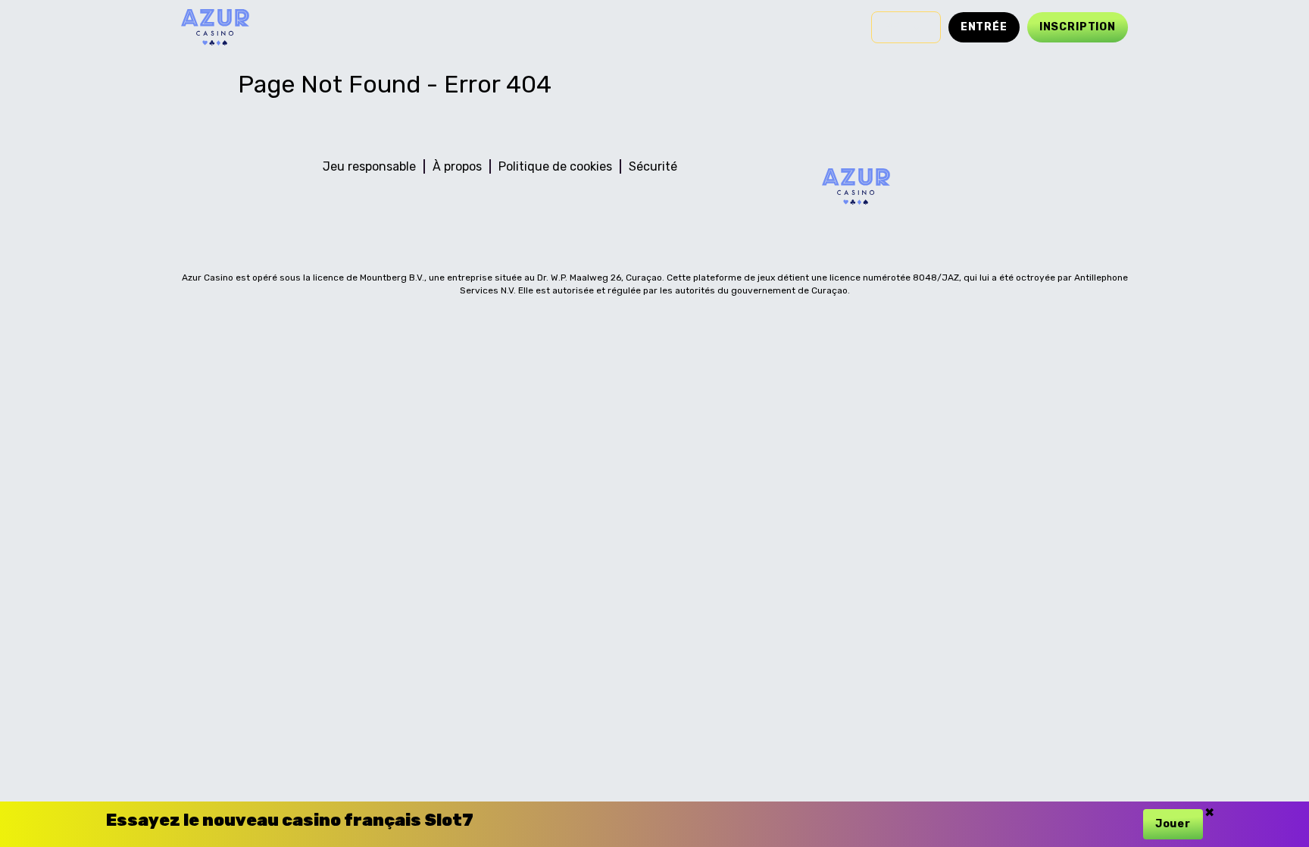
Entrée (984, 26)
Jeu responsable (369, 166)
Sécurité (653, 166)
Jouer (1173, 823)
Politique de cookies (555, 166)
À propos (457, 166)
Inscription (1077, 26)
